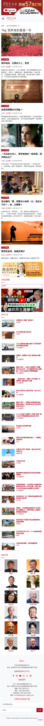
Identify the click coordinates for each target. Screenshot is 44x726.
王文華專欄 (5, 59)
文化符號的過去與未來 (23, 332)
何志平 (18, 334)
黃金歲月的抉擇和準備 (23, 426)
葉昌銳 (18, 322)
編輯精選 (19, 453)
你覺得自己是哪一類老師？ (25, 320)
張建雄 (18, 428)
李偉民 (18, 524)
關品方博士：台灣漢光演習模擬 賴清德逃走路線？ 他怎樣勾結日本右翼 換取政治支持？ (28, 404)
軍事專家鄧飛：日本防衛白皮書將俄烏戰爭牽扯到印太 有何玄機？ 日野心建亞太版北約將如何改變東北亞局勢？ (29, 486)
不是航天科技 (20, 461)
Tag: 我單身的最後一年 (12, 26)
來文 (17, 441)
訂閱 (39, 710)
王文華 (8, 67)
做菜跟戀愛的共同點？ (12, 109)
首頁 (2, 26)
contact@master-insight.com (24, 695)
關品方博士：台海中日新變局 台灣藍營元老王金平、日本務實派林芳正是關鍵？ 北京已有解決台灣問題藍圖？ (29, 369)
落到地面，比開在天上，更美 (15, 63)
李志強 (18, 463)
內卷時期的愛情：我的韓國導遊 (26, 543)
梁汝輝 (18, 500)
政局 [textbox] (4, 286)
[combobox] (22, 286)
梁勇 (17, 535)
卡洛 (17, 545)
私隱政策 (40, 720)
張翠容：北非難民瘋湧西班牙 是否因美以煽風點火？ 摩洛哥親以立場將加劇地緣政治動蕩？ (28, 510)
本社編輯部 (20, 347)
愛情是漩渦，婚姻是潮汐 (13, 251)
